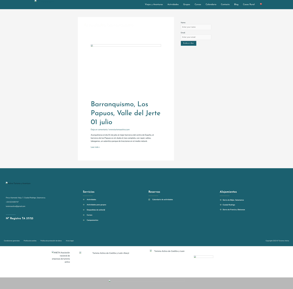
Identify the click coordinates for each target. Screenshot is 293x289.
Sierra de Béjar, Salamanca (233, 200)
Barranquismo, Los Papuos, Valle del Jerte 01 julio (125, 113)
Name (183, 22)
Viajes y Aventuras (154, 4)
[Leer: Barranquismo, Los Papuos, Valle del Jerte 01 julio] (126, 70)
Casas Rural (249, 4)
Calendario (211, 4)
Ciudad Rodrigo (229, 205)
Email (183, 33)
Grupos (186, 4)
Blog (236, 4)
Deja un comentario (99, 129)
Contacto (225, 4)
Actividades (173, 4)
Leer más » (95, 147)
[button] (253, 200)
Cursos (198, 4)
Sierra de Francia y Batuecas (234, 209)
